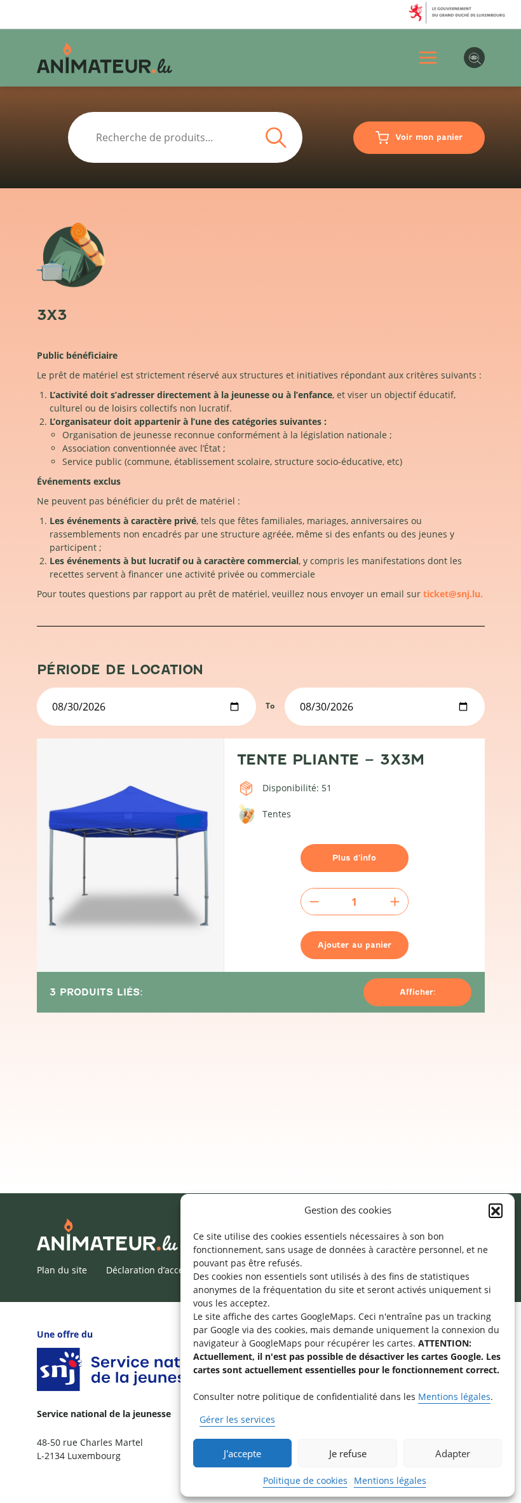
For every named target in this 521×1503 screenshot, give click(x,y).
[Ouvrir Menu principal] (427, 57)
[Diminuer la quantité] (314, 902)
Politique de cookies (305, 1480)
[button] (495, 1210)
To (270, 705)
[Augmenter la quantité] (395, 902)
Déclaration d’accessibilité (161, 1270)
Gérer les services (237, 1419)
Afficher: (418, 992)
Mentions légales (454, 1396)
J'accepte (242, 1453)
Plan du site (62, 1270)
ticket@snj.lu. (453, 594)
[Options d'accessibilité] (474, 57)
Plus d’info (354, 857)
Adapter (452, 1453)
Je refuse (348, 1453)
